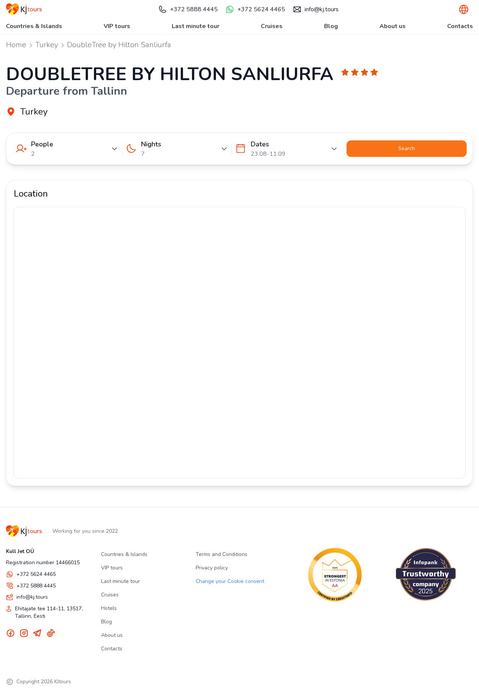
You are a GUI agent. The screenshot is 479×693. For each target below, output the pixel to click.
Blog (331, 26)
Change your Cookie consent (230, 581)
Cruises (272, 26)
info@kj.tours (322, 9)
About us (392, 26)
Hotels (109, 608)
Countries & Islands (34, 26)
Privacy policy (212, 567)
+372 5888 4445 (194, 9)
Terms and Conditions (221, 554)
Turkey (46, 45)
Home (16, 45)
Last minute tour (195, 26)
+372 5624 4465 (261, 9)
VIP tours (117, 26)
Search (406, 148)
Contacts (460, 26)
